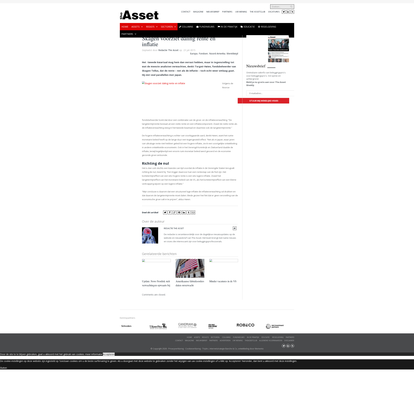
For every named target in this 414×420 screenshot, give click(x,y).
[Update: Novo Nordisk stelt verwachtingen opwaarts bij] (156, 268)
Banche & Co (231, 348)
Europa (193, 53)
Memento (259, 348)
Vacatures (274, 11)
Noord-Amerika (217, 53)
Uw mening (241, 11)
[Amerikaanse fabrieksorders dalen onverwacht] (190, 268)
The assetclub (257, 11)
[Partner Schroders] (134, 326)
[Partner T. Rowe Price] (163, 326)
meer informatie (93, 354)
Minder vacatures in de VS (222, 281)
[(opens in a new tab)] (192, 325)
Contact (185, 11)
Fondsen (203, 53)
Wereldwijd (232, 53)
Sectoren (167, 26)
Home (124, 26)
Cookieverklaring (193, 348)
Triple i (205, 348)
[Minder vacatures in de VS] (223, 268)
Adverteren (225, 340)
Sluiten (3, 367)
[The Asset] (139, 14)
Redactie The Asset (168, 50)
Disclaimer (289, 340)
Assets (135, 26)
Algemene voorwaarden (270, 340)
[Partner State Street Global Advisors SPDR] (221, 326)
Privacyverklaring (176, 348)
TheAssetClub (251, 340)
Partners (227, 11)
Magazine (198, 11)
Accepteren (109, 354)
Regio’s (150, 26)
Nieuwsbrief (212, 11)
